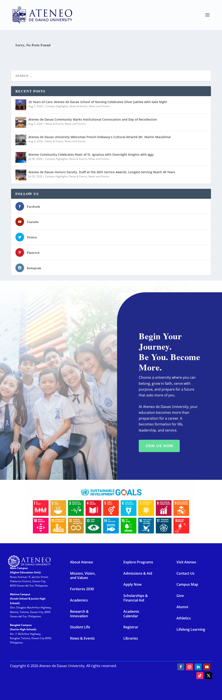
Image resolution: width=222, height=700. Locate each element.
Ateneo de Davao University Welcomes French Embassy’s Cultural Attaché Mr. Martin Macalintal (99, 137)
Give (180, 595)
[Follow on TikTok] (199, 675)
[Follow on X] (208, 675)
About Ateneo (81, 562)
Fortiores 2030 (82, 589)
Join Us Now (159, 446)
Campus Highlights (57, 106)
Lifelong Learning (190, 629)
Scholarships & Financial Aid (135, 598)
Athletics (183, 618)
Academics (79, 600)
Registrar (130, 627)
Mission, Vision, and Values (82, 575)
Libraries (130, 638)
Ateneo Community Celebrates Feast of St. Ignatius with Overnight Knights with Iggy (91, 154)
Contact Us (185, 573)
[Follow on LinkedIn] (198, 666)
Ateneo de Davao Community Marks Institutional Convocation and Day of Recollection (92, 119)
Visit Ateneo (186, 562)
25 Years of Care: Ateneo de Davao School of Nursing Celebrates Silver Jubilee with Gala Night (97, 102)
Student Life (80, 627)
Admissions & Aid (137, 573)
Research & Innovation (79, 613)
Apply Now (132, 584)
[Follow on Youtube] (206, 666)
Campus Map (187, 584)
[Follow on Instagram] (189, 666)
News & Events (79, 106)
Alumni (182, 607)
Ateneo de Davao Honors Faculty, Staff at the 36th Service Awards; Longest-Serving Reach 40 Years (101, 172)
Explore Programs (138, 562)
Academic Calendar (131, 613)
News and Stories (99, 106)
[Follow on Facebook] (180, 666)
